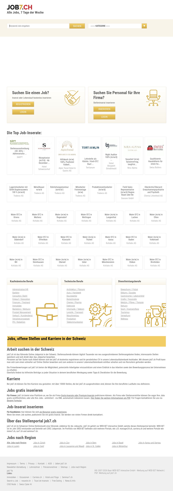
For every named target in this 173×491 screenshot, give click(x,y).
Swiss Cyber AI (25, 484)
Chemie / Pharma (74, 302)
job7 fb (10, 470)
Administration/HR (20, 289)
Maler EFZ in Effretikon (43, 238)
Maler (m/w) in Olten (156, 215)
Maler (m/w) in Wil (16, 260)
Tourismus (125, 312)
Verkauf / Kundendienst (22, 315)
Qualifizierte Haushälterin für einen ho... (155, 163)
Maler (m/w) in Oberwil (62, 260)
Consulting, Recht (19, 296)
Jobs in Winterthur (120, 446)
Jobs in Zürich (39, 442)
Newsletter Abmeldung (16, 467)
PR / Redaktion (18, 322)
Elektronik (71, 306)
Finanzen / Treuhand (21, 302)
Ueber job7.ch (61, 463)
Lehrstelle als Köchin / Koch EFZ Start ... (90, 163)
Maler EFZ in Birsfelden (155, 260)
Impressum (11, 463)
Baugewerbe (72, 296)
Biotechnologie (73, 299)
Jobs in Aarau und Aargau (149, 442)
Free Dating (57, 480)
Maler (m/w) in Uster (84, 260)
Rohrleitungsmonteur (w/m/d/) (59, 188)
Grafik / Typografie (129, 299)
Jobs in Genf (38, 446)
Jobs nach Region (78, 467)
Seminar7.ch (67, 477)
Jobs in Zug (64, 442)
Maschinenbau (73, 315)
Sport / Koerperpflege (130, 309)
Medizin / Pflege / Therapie (132, 302)
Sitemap (64, 467)
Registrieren (23, 104)
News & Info (70, 480)
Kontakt (41, 463)
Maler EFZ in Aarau (110, 238)
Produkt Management (21, 312)
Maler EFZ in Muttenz (37, 215)
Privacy (31, 463)
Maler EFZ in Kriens (16, 215)
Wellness (124, 319)
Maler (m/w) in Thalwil (89, 238)
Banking (15, 292)
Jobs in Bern (91, 442)
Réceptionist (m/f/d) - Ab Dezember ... (44, 163)
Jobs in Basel (117, 442)
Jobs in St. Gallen (93, 446)
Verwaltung (125, 315)
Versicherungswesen (21, 319)
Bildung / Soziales (128, 292)
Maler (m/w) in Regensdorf (61, 215)
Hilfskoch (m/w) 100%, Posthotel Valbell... (67, 165)
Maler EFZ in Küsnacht (66, 238)
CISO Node (11, 484)
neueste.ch (26, 480)
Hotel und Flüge (52, 477)
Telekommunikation (75, 322)
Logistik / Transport (75, 312)
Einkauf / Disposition (21, 299)
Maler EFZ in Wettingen (86, 215)
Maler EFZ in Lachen (134, 215)
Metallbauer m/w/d (39, 188)
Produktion (71, 319)
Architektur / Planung (76, 289)
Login (23, 111)
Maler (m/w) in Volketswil (154, 238)
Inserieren (104, 109)
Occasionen (24, 477)
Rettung (124, 306)
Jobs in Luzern (13, 446)
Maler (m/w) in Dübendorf (18, 238)
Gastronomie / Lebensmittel (132, 296)
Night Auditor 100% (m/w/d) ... (111, 161)
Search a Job (12, 480)
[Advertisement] (86, 61)
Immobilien (17, 306)
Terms (22, 463)
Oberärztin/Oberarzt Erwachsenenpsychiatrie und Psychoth (153, 190)
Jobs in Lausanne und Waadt (71, 446)
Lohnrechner (34, 467)
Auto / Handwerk (74, 292)
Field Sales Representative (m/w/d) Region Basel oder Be (127, 191)
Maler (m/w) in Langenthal (111, 215)
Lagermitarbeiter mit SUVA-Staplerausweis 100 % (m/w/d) (18, 190)
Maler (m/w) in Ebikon (132, 260)
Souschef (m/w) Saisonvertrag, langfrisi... (132, 163)
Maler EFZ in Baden (131, 238)
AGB (50, 463)
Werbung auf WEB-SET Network (150, 470)
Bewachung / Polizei (129, 289)
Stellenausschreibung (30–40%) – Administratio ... (19, 153)
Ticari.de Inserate (41, 480)
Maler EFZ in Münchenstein (108, 260)
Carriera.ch (37, 477)
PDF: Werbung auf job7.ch (105, 473)
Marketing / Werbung (21, 309)
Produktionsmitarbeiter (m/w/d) (102, 188)
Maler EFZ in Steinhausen (38, 260)
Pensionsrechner (50, 467)
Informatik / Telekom (75, 309)
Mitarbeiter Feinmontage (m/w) (80, 190)
